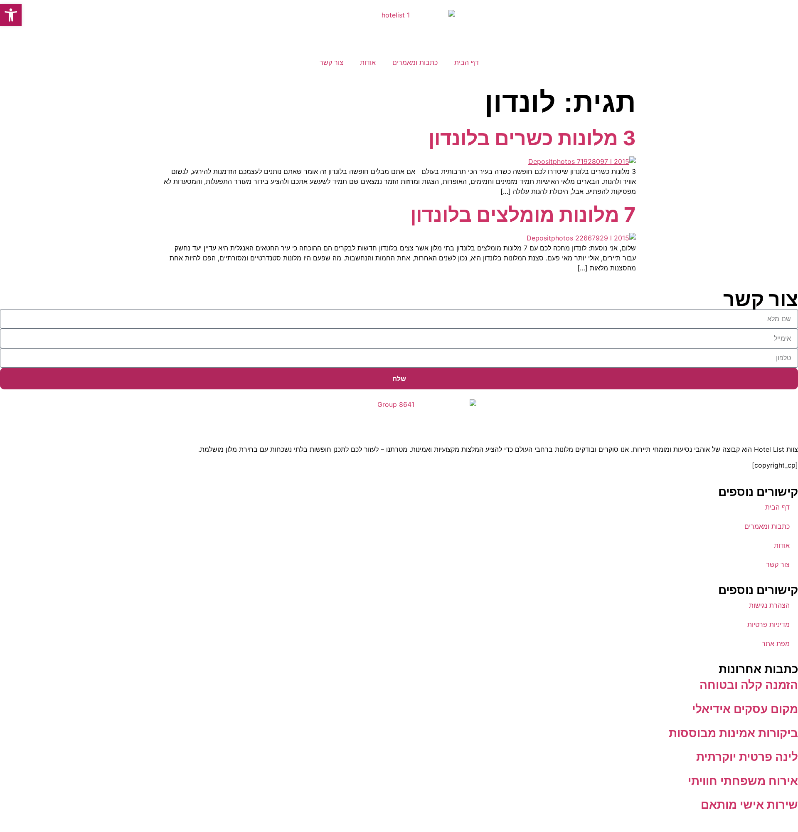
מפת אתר (776, 643)
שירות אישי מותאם (749, 804)
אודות (368, 62)
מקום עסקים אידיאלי (745, 709)
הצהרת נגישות (769, 605)
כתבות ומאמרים (415, 62)
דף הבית (466, 62)
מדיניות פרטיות (768, 624)
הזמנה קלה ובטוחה (748, 685)
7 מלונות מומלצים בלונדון (523, 214)
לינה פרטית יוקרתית (747, 757)
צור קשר (331, 62)
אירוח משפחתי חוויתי (743, 781)
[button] (11, 15)
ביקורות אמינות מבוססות (733, 733)
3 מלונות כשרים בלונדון (532, 138)
